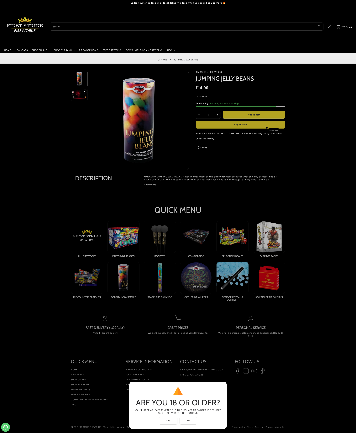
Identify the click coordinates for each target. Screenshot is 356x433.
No (188, 420)
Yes (168, 420)
